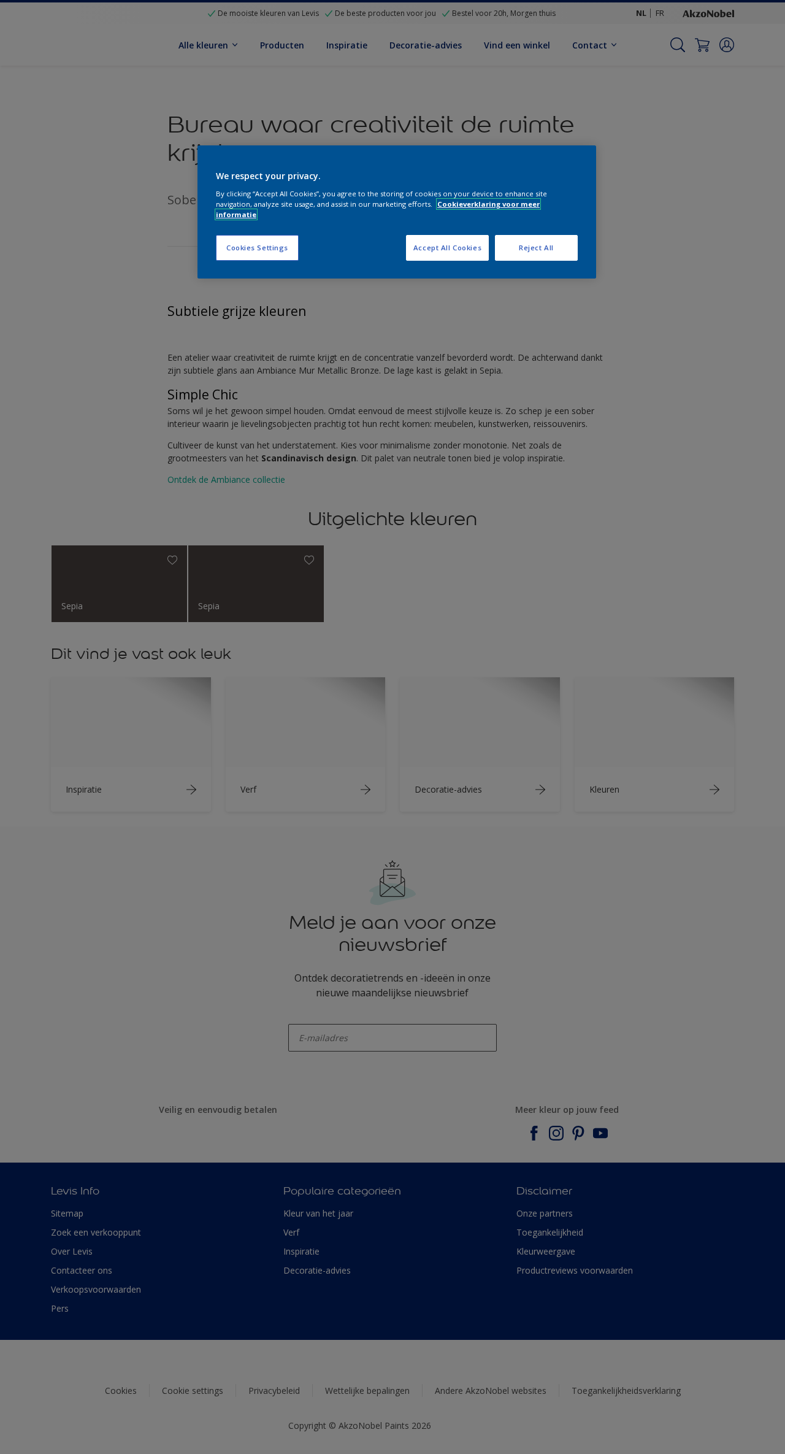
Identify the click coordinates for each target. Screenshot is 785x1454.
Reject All (536, 247)
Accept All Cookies (447, 247)
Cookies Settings (257, 247)
